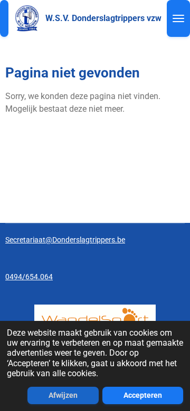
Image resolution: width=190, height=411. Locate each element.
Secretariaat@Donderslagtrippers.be (65, 240)
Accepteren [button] (143, 395)
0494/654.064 (29, 276)
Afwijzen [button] (63, 395)
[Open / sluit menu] (178, 18)
